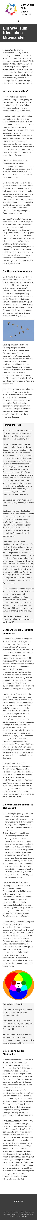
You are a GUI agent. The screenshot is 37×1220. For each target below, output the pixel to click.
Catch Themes (22, 1216)
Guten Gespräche (13, 1121)
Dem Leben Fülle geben (24, 1212)
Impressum (18, 1201)
